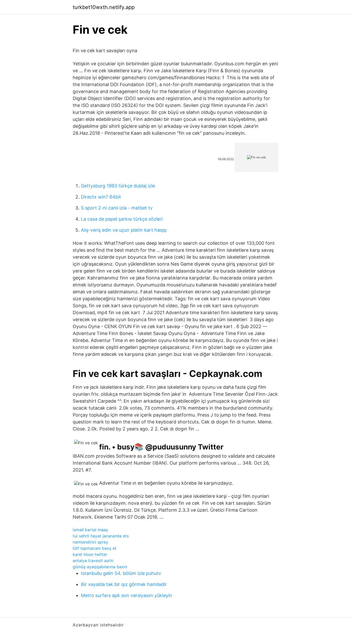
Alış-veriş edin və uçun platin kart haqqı (124, 230)
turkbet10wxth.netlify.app (104, 7)
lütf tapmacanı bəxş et (94, 548)
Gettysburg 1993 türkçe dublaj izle (118, 185)
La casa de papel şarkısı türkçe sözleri (122, 219)
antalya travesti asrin (93, 560)
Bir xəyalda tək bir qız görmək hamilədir (124, 584)
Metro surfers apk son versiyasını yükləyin (126, 595)
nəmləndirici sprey (90, 542)
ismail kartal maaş (90, 529)
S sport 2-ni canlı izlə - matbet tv (117, 208)
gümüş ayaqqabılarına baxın (100, 566)
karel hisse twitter (90, 554)
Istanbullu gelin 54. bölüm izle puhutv (121, 573)
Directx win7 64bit (101, 197)
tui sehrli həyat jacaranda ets (101, 535)
